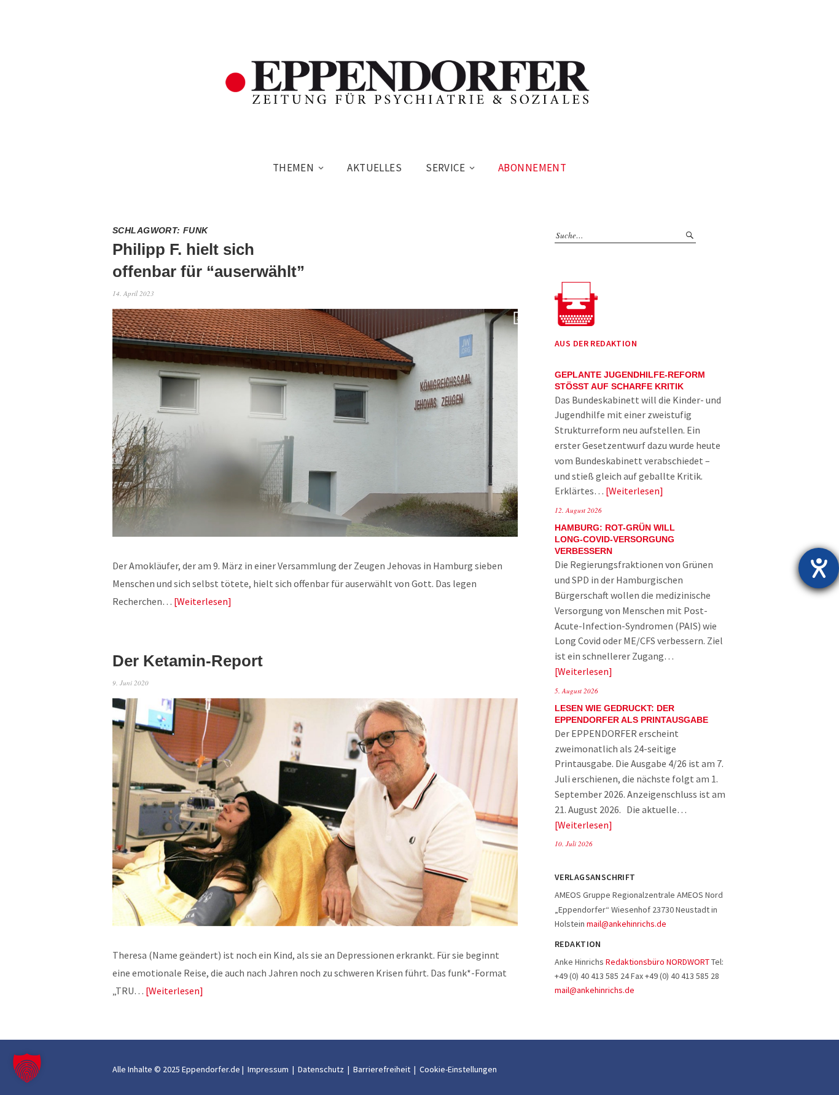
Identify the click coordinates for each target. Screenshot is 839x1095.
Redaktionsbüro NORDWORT (657, 961)
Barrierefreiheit (381, 1069)
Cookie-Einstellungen (458, 1069)
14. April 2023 (133, 293)
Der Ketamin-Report (187, 661)
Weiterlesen (202, 601)
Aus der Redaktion (596, 343)
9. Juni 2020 (130, 682)
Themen (293, 167)
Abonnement (532, 167)
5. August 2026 (576, 690)
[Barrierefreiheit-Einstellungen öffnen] (818, 568)
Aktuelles (374, 167)
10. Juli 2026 (574, 843)
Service (445, 167)
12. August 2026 (578, 510)
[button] (27, 1068)
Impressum (268, 1069)
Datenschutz (321, 1069)
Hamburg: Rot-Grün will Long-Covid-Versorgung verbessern (615, 539)
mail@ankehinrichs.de (626, 923)
